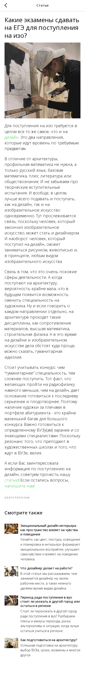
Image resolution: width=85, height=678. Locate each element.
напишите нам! (20, 486)
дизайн (12, 137)
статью (12, 480)
